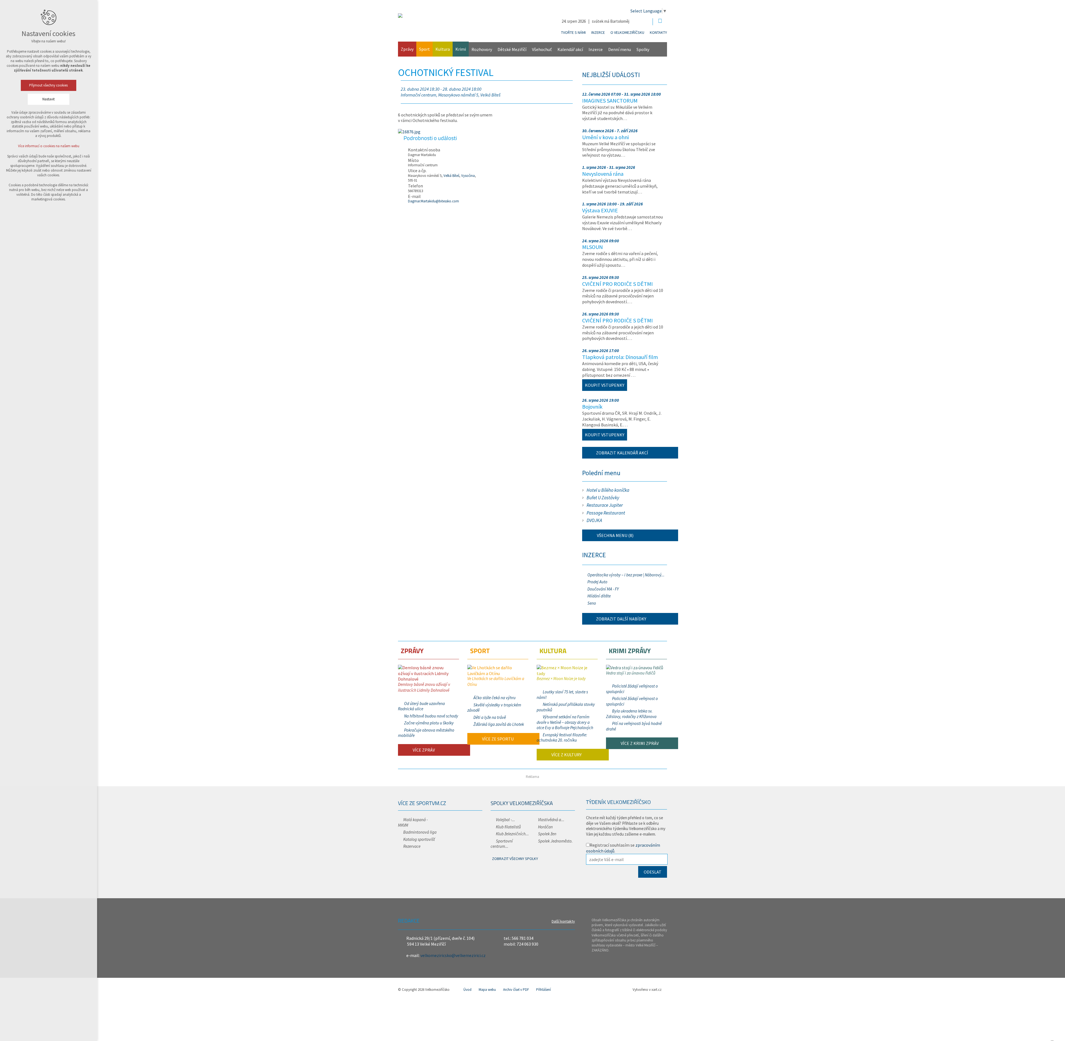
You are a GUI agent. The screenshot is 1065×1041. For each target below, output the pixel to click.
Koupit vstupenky (604, 385)
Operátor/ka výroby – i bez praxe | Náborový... (626, 574)
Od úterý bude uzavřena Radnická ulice (421, 706)
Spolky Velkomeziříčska (522, 803)
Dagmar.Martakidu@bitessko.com (433, 201)
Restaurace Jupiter (605, 505)
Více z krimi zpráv (639, 743)
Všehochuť (542, 49)
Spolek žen (547, 833)
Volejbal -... (505, 819)
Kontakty (658, 32)
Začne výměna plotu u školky (429, 723)
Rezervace (411, 846)
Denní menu (619, 49)
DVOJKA (594, 520)
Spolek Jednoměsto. (555, 841)
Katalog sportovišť (419, 839)
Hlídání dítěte (599, 596)
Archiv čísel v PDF (516, 989)
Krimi (460, 49)
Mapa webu (487, 989)
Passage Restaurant (606, 513)
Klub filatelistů (508, 826)
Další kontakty (563, 921)
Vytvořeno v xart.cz (647, 989)
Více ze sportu (497, 739)
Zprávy (407, 49)
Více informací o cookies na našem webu (48, 146)
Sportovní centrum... (502, 843)
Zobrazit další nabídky (621, 619)
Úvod (467, 989)
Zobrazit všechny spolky (515, 858)
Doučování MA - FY (603, 589)
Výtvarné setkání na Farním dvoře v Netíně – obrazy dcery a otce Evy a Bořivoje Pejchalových (565, 722)
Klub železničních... (512, 833)
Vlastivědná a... (551, 819)
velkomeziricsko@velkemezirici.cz (453, 955)
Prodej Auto (597, 581)
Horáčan (545, 826)
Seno (591, 603)
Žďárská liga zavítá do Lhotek (498, 724)
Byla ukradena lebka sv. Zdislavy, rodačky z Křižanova (631, 713)
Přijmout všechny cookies (48, 85)
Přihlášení (543, 989)
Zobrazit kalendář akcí (622, 452)
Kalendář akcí (570, 49)
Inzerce (598, 32)
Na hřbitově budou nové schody (431, 716)
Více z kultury (566, 754)
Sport (424, 49)
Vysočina (468, 175)
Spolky (643, 49)
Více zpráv (423, 750)
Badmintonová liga (420, 832)
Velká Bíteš (451, 175)
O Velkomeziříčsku (627, 32)
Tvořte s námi (573, 32)
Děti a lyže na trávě (489, 717)
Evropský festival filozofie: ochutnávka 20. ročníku (562, 737)
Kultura (442, 49)
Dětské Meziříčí (512, 49)
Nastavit (48, 99)
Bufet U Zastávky (603, 498)
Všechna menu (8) (614, 535)
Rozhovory (481, 49)
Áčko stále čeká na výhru (494, 697)
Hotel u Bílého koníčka (608, 490)
